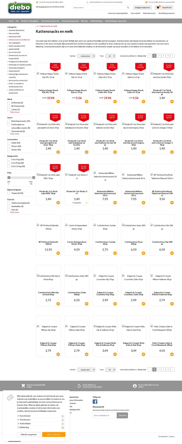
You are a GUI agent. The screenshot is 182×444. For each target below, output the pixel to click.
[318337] (86, 354)
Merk (9, 99)
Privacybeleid (163, 436)
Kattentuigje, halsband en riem (18, 75)
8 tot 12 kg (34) (18, 166)
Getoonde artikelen (133, 56)
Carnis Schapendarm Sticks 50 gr (76, 243)
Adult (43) (15, 143)
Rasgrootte (12, 156)
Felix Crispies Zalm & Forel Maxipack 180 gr (162, 344)
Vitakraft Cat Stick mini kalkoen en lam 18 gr (105, 143)
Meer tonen (14, 112)
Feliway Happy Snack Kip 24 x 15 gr (48, 91)
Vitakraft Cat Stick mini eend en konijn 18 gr (162, 92)
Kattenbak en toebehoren (20, 65)
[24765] (172, 152)
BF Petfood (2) (17, 106)
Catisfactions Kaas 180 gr (134, 243)
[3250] (172, 101)
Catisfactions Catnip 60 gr (105, 243)
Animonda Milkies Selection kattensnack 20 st (105, 193)
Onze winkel (135, 13)
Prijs (9, 173)
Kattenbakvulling (17, 68)
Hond (11, 21)
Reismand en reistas (18, 80)
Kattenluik (14, 71)
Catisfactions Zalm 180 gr (77, 293)
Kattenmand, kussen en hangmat (18, 57)
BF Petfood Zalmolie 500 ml (48, 243)
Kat (17, 21)
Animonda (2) (17, 102)
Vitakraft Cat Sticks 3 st (76, 192)
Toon (102, 56)
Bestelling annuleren (167, 13)
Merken (84, 21)
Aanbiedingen (96, 21)
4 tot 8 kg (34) (17, 163)
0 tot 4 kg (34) (17, 159)
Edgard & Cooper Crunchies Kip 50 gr (105, 293)
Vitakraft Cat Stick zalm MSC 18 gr (48, 192)
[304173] (86, 101)
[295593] (172, 354)
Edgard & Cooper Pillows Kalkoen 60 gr (162, 293)
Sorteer (73, 56)
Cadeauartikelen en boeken (16, 91)
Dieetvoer (15, 36)
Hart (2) (14, 209)
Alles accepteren (54, 434)
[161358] (86, 303)
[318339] (115, 303)
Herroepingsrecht (72, 409)
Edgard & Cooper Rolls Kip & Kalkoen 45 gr (105, 344)
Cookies (172, 436)
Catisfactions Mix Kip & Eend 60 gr (48, 293)
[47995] (58, 253)
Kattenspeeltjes (17, 46)
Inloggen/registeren (142, 7)
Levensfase (12, 139)
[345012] (143, 101)
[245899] (115, 253)
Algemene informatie (73, 400)
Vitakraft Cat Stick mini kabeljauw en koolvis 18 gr (77, 143)
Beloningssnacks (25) (20, 121)
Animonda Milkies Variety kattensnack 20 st (133, 193)
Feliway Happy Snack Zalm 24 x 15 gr (105, 91)
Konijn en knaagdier (30, 21)
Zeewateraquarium (70, 21)
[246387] (86, 253)
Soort (10, 117)
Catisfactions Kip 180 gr (162, 243)
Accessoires (14, 52)
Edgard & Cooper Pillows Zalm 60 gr (76, 344)
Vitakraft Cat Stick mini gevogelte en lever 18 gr (48, 143)
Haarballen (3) (17, 206)
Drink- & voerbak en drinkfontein (16, 85)
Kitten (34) (16, 146)
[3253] (86, 152)
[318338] (172, 303)
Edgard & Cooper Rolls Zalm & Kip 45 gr (133, 344)
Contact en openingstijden (118, 13)
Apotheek (14, 49)
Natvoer (14, 33)
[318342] (143, 354)
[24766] (143, 152)
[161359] (172, 253)
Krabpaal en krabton (18, 62)
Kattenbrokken (16, 30)
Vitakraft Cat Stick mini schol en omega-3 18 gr (162, 143)
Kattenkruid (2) (18, 131)
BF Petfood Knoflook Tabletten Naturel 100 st (162, 193)
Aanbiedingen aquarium (115, 21)
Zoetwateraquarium (50, 21)
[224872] (143, 202)
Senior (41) (16, 149)
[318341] (115, 354)
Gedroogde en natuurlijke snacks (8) (20, 126)
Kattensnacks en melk (19, 40)
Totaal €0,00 (166, 7)
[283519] (143, 253)
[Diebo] (19, 8)
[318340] (143, 303)
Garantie (68, 406)
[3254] (58, 152)
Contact (68, 412)
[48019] (172, 202)
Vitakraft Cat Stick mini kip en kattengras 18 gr (133, 143)
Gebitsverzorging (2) (20, 203)
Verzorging (14, 43)
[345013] (115, 101)
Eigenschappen (14, 190)
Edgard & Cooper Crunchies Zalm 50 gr (133, 293)
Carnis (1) (15, 109)
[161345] (58, 303)
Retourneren (70, 403)
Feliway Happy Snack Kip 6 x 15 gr (77, 91)
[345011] (58, 101)
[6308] (115, 202)
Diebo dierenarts (149, 13)
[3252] (115, 152)
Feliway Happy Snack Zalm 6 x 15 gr (133, 91)
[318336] (58, 354)
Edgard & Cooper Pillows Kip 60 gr (48, 344)
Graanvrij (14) (17, 193)
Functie (10, 199)
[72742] (58, 202)
